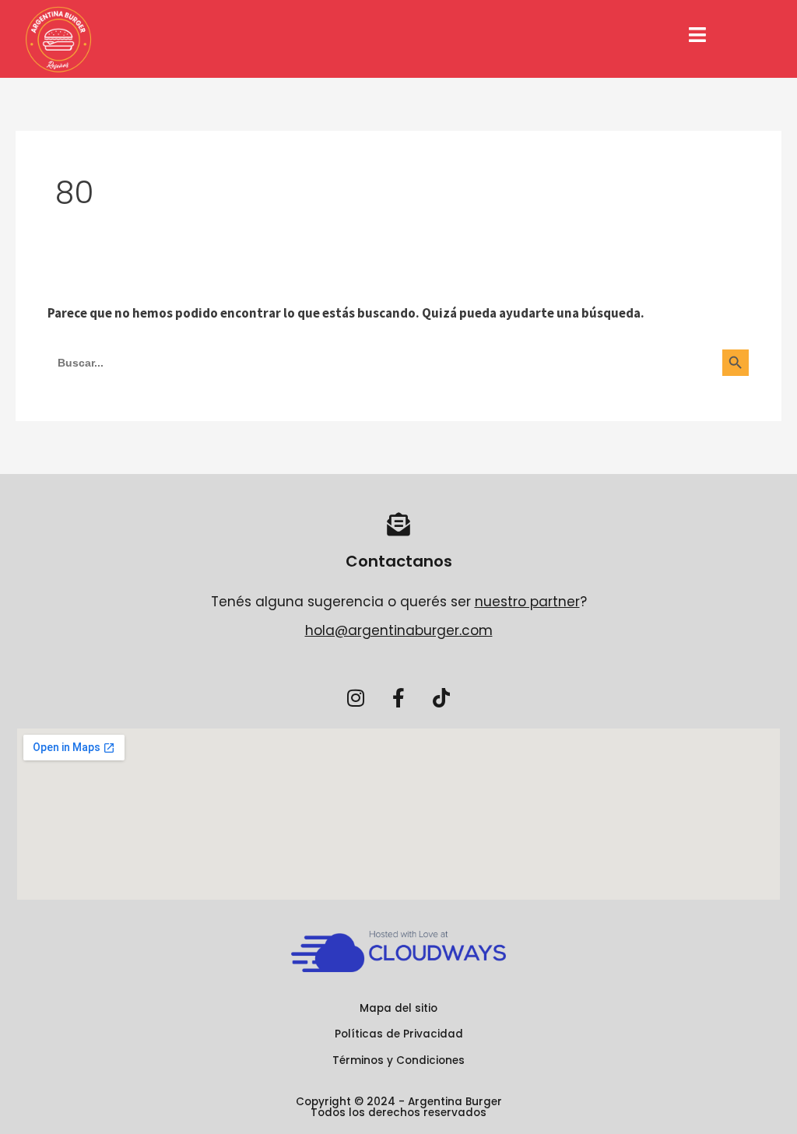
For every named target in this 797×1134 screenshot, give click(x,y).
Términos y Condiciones (398, 1060)
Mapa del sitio (398, 1008)
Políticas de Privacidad (399, 1034)
